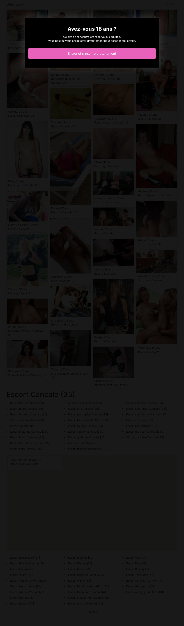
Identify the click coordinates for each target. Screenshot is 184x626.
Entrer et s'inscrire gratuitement (92, 53)
